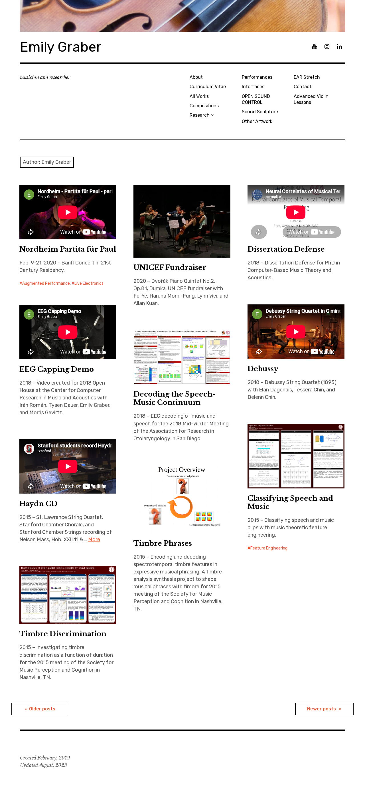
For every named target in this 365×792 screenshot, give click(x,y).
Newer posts (321, 709)
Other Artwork (257, 121)
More (94, 539)
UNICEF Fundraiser (169, 267)
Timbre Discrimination (62, 634)
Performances (257, 77)
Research (200, 115)
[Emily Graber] (182, 16)
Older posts (42, 709)
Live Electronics (89, 283)
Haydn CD (38, 504)
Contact (302, 86)
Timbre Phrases (162, 543)
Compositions (204, 105)
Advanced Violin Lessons (311, 99)
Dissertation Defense (286, 249)
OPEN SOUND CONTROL (256, 99)
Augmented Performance (46, 283)
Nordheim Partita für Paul (67, 249)
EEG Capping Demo (56, 369)
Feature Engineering (268, 548)
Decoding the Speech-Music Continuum (174, 398)
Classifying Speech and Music (290, 502)
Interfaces (253, 86)
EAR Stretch (307, 77)
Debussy (263, 369)
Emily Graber (61, 47)
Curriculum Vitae (208, 86)
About (196, 77)
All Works (199, 96)
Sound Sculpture (260, 111)
